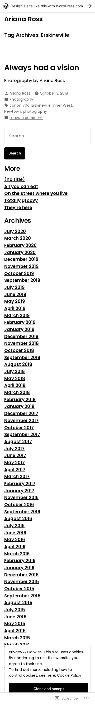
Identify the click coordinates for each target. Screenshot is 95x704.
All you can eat (21, 187)
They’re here (18, 208)
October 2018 (19, 351)
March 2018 (17, 393)
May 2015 (14, 624)
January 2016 (19, 568)
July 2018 (14, 372)
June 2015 (15, 617)
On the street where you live (36, 193)
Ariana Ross (23, 19)
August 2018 (18, 364)
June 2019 (15, 295)
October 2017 (19, 428)
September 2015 (22, 596)
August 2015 (18, 603)
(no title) (14, 180)
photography (35, 111)
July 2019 (14, 287)
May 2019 (14, 301)
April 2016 (14, 547)
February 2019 (19, 322)
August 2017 (18, 442)
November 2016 (21, 498)
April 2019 (14, 309)
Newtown (12, 111)
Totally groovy (21, 201)
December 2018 (21, 337)
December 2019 (21, 259)
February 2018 (20, 400)
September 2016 (22, 512)
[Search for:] (47, 136)
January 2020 (20, 253)
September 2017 (22, 435)
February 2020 (20, 245)
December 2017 (21, 414)
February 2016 (19, 561)
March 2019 (17, 316)
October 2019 (19, 274)
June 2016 (15, 533)
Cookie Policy (69, 675)
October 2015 (19, 589)
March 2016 (17, 554)
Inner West (62, 105)
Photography (21, 99)
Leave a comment (26, 118)
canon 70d (20, 105)
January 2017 (19, 491)
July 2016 (14, 526)
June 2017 (15, 456)
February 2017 (19, 484)
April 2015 (15, 631)
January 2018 (19, 406)
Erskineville (41, 105)
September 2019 (22, 280)
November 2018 (21, 343)
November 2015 (21, 582)
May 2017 (14, 463)
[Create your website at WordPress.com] (47, 6)
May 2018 (14, 379)
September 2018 (22, 358)
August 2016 (18, 519)
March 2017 (17, 477)
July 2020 (15, 232)
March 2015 (17, 638)
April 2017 (14, 470)
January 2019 (19, 330)
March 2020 (17, 238)
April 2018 (15, 385)
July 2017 (14, 449)
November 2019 (21, 266)
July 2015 (14, 610)
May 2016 (14, 540)
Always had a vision (41, 67)
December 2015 (21, 575)
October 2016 (19, 505)
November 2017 (21, 421)
